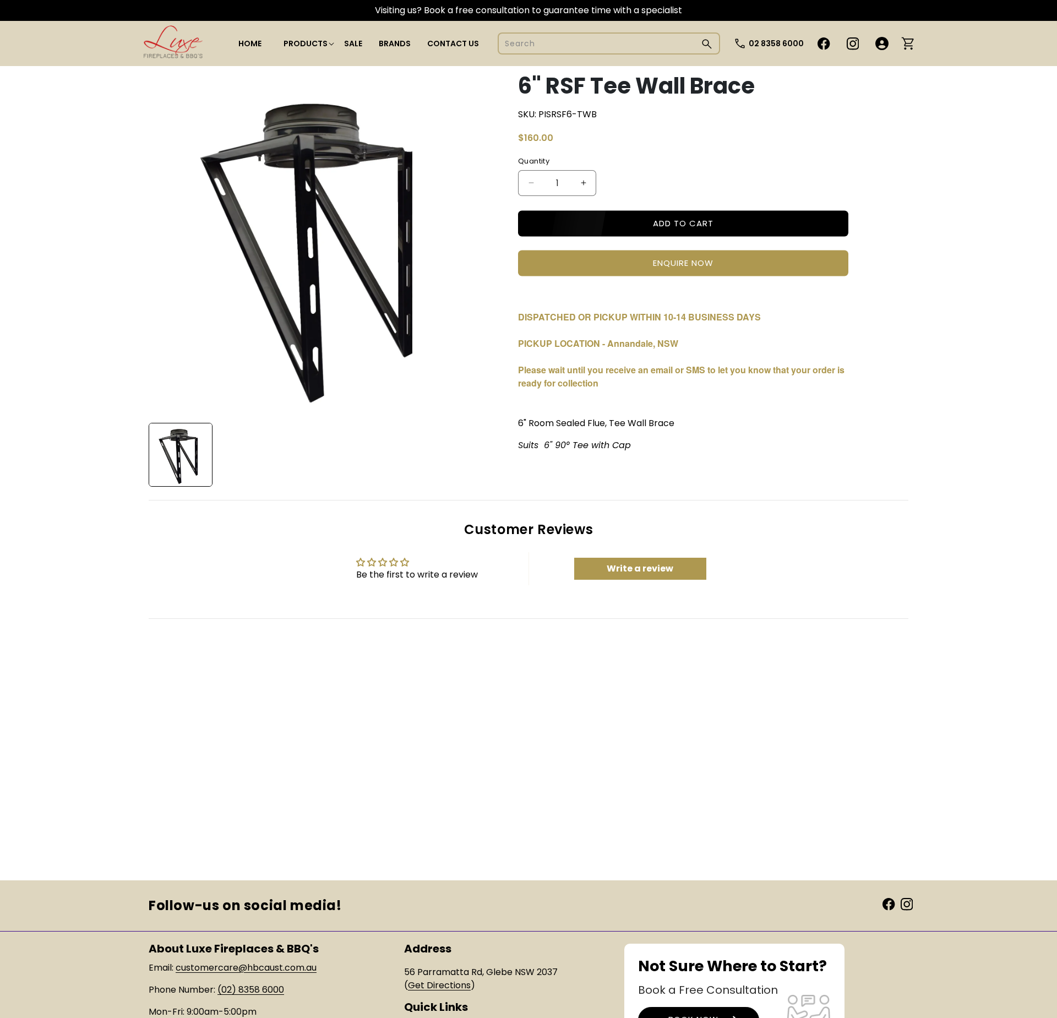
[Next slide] (478, 455)
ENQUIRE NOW (683, 263)
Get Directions (439, 985)
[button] (305, 43)
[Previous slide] (161, 455)
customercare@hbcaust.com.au (246, 967)
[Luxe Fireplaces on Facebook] (888, 903)
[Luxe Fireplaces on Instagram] (907, 903)
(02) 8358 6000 (250, 989)
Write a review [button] (640, 568)
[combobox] (609, 43)
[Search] (707, 44)
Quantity (533, 161)
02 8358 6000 (776, 43)
